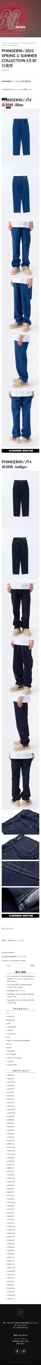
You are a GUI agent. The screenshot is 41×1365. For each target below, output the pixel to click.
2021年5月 (10, 1209)
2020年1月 (10, 1264)
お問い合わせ (20, 1343)
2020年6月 (10, 1247)
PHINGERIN (11, 1051)
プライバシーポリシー (20, 1339)
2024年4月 (10, 1134)
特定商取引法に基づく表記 (20, 1341)
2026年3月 (10, 1079)
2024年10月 (11, 1113)
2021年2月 (10, 1219)
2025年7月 (10, 1089)
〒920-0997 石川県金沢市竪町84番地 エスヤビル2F (22, 1323)
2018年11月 (11, 1299)
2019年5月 (10, 1285)
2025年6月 (10, 1092)
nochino (9, 1047)
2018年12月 (11, 1295)
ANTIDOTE (11, 1016)
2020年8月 (10, 1240)
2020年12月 (11, 1226)
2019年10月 (11, 1271)
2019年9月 (10, 1275)
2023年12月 (11, 1147)
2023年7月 (10, 1161)
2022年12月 (11, 1178)
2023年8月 (10, 1158)
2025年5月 (10, 1096)
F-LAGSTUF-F (11, 1034)
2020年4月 (10, 1254)
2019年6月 (10, 1281)
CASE (9, 1023)
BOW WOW (11, 1020)
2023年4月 (10, 1168)
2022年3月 (10, 1195)
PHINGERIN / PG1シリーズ (16, 991)
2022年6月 (10, 1185)
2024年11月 (11, 1109)
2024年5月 (10, 1130)
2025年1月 (10, 1106)
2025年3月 (10, 1103)
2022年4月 (10, 1192)
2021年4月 (10, 1213)
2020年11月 (11, 1230)
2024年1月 (10, 1144)
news (8, 43)
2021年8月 (10, 1206)
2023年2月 (10, 1171)
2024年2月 (10, 1140)
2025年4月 (10, 1099)
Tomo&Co (10, 1061)
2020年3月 (10, 1257)
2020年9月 (10, 1237)
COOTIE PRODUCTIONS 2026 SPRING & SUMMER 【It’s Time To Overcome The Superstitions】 (21, 978)
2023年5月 (10, 1164)
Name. (9, 1044)
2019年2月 (10, 1292)
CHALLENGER (11, 1027)
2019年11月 (11, 1268)
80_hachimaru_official (17, 961)
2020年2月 (10, 1261)
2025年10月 (11, 1082)
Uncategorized (12, 1065)
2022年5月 (10, 1189)
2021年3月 (10, 1216)
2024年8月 (10, 1120)
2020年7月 (10, 1244)
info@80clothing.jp (22, 1327)
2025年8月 (10, 1085)
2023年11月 (11, 1151)
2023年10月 (11, 1154)
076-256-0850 (21, 1325)
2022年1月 (10, 1199)
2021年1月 (10, 1223)
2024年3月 (10, 1137)
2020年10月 (11, 1233)
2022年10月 (11, 1182)
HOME (4, 43)
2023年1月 (10, 1175)
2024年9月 (10, 1116)
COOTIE (10, 1030)
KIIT (8, 1037)
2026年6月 (10, 1075)
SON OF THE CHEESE (14, 1058)
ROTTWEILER (11, 1054)
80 (8, 1013)
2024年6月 (10, 1127)
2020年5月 (10, 1250)
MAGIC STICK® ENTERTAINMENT (18, 1041)
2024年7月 (10, 1123)
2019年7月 (10, 1278)
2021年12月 (11, 1202)
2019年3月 (10, 1288)
